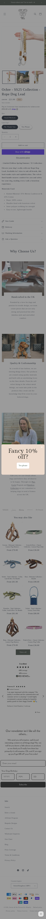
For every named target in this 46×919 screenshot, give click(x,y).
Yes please (23, 465)
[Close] (42, 447)
